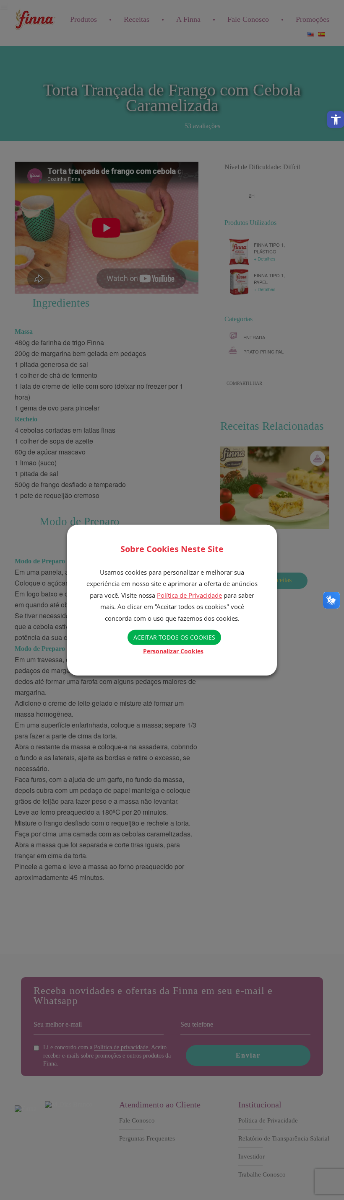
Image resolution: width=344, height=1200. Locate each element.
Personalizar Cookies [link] (173, 651)
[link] (335, 119)
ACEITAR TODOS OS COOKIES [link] (174, 637)
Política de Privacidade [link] (189, 595)
